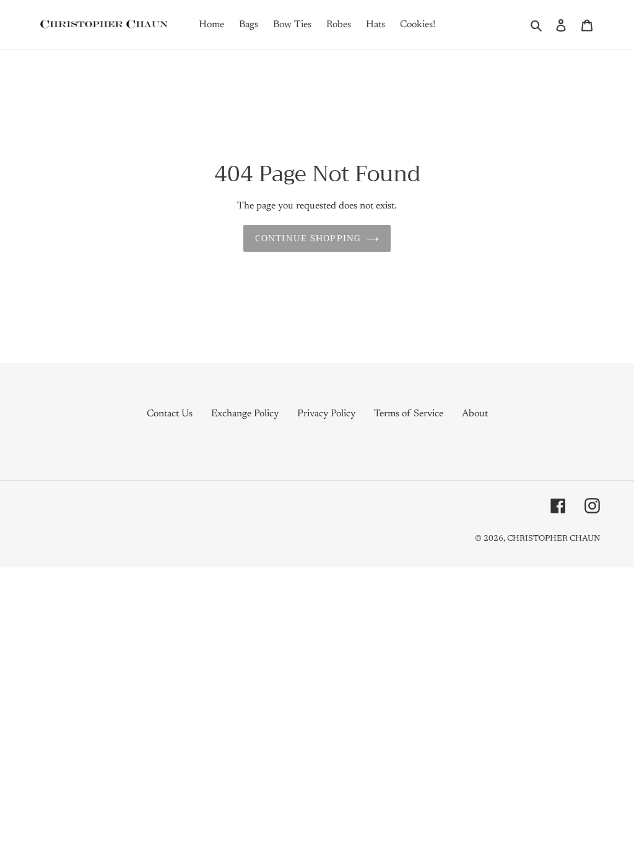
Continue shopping (307, 238)
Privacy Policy (326, 414)
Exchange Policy (245, 414)
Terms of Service (408, 414)
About (475, 414)
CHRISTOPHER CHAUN (553, 538)
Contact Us (170, 414)
